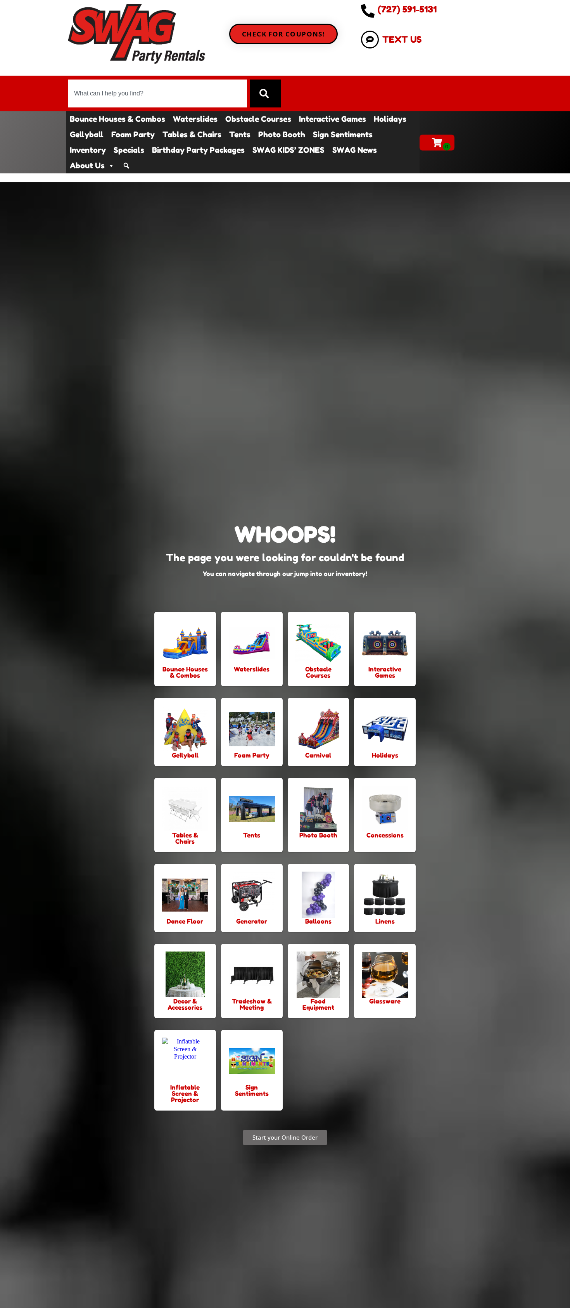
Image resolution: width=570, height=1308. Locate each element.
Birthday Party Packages (198, 150)
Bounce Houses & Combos (117, 119)
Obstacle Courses (258, 119)
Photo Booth (281, 134)
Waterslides (195, 119)
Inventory (88, 150)
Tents (239, 134)
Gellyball (87, 134)
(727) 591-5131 (407, 9)
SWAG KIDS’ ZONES (288, 150)
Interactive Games (332, 119)
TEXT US (401, 39)
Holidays (390, 119)
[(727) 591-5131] (368, 10)
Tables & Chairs (191, 134)
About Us (87, 165)
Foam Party (133, 134)
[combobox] (157, 93)
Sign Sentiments (343, 134)
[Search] (265, 93)
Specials (129, 150)
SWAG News (354, 150)
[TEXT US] (370, 39)
